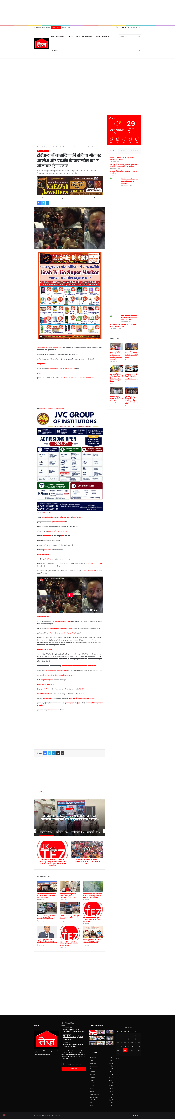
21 (132, 1046)
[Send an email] (42, 198)
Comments (134, 151)
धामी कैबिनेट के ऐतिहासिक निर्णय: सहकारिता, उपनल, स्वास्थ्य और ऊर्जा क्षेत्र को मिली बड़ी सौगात (70, 817)
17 (118, 1046)
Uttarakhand (70, 809)
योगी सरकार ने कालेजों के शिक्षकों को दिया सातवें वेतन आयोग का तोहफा (129, 318)
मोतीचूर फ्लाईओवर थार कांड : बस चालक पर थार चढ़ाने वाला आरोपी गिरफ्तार (69, 917)
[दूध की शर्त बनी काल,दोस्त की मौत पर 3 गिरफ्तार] (116, 391)
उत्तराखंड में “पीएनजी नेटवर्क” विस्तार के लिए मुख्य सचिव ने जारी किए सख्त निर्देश (131, 377)
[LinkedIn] (47, 203)
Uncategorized (94, 1094)
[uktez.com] (41, 43)
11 (121, 1042)
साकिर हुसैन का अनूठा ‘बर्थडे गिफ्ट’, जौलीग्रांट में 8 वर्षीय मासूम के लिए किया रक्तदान (68, 895)
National (92, 1086)
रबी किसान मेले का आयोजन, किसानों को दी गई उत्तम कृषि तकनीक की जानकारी (129, 181)
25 (121, 1050)
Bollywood (93, 1057)
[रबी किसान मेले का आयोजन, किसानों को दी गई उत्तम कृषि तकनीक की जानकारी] (115, 245)
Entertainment (87, 36)
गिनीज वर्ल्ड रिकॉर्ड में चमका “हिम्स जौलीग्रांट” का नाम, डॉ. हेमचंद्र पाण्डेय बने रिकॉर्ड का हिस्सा (47, 941)
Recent (123, 151)
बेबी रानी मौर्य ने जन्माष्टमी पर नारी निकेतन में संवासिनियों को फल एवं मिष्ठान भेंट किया (123, 165)
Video (91, 1102)
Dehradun (45, 147)
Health (97, 36)
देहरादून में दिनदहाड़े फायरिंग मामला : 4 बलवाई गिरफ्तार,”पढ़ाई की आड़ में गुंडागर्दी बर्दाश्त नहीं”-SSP (83, 27)
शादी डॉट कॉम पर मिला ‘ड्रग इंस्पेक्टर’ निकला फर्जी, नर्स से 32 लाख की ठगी (92, 919)
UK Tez (40, 198)
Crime (78, 36)
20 (128, 1046)
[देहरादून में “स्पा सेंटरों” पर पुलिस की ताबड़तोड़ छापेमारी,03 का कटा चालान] (131, 346)
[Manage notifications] (4, 1115)
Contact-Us (54, 50)
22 (135, 1046)
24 (118, 1050)
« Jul (117, 1058)
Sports (92, 1091)
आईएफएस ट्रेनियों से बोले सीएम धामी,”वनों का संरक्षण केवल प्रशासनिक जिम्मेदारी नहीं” (92, 941)
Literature (93, 1083)
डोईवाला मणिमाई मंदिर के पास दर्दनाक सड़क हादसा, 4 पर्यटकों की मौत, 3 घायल (69, 943)
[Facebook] (39, 203)
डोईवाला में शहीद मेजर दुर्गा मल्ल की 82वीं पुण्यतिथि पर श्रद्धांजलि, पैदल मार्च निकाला (116, 356)
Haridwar (92, 1077)
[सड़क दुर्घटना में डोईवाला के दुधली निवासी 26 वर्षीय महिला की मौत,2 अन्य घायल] (131, 391)
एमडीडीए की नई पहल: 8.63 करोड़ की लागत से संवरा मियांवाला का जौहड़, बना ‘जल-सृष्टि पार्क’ (92, 895)
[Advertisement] (87, 12)
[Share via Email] (58, 753)
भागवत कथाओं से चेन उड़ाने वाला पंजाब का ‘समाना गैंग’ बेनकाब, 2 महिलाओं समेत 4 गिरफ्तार (47, 917)
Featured (92, 1074)
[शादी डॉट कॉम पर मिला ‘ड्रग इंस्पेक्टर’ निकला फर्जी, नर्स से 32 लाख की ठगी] (93, 909)
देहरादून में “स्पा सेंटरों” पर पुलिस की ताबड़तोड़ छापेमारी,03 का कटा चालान (131, 355)
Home (52, 36)
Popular (112, 151)
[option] (69, 817)
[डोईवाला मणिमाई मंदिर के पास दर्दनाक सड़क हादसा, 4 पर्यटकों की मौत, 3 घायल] (70, 933)
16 (139, 1042)
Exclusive (105, 36)
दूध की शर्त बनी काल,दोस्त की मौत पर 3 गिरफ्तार (116, 398)
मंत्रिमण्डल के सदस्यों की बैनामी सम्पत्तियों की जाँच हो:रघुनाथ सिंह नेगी (123, 325)
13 (128, 1042)
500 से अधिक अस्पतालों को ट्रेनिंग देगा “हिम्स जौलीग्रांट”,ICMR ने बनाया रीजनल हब (46, 895)
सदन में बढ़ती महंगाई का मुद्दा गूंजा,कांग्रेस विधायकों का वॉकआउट (122, 158)
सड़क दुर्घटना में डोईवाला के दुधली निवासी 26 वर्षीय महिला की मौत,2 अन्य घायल (131, 400)
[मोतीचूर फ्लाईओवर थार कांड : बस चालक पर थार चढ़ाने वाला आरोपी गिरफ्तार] (70, 908)
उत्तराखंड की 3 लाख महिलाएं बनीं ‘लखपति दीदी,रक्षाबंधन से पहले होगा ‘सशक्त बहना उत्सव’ (116, 378)
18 (121, 1046)
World (91, 1105)
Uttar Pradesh (94, 1097)
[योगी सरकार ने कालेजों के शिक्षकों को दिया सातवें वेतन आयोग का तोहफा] (115, 318)
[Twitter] (43, 203)
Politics (70, 36)
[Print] (62, 753)
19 (125, 1046)
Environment (60, 36)
